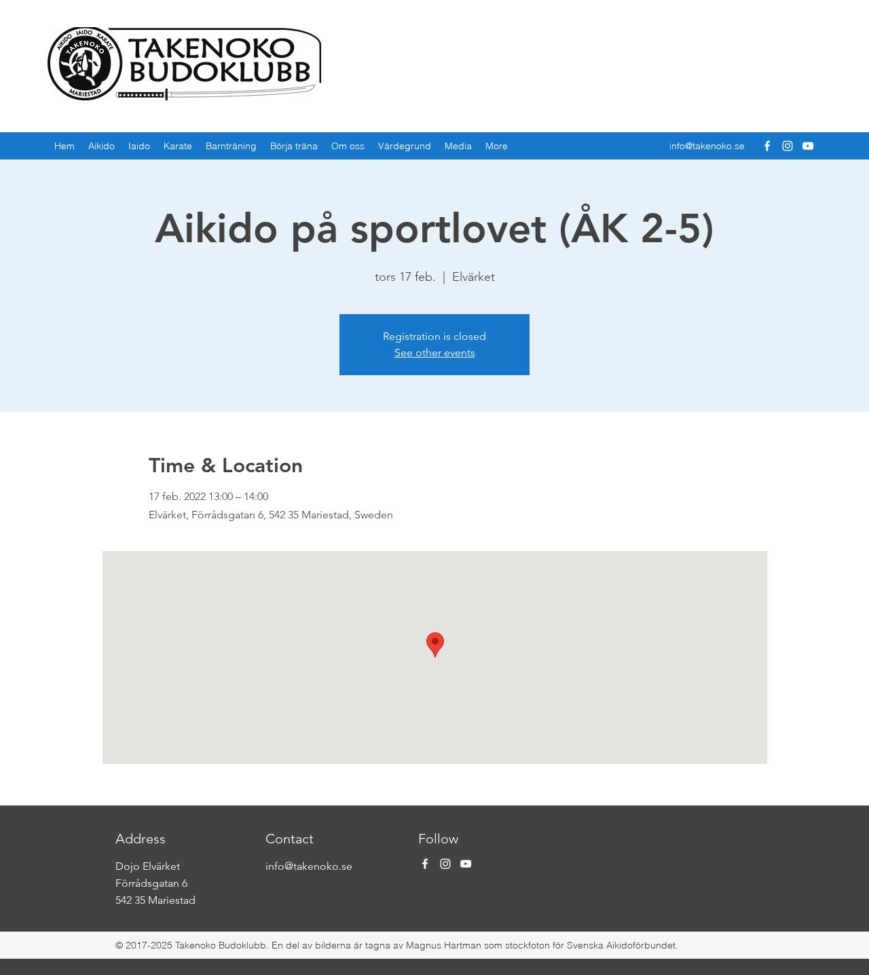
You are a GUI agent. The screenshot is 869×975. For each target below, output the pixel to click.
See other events (434, 352)
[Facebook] (767, 146)
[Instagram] (787, 146)
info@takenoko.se (707, 146)
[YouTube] (808, 146)
